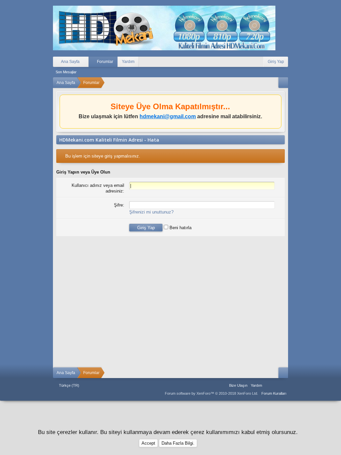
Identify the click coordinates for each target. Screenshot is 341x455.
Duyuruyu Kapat (277, 101)
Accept (148, 443)
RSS (284, 385)
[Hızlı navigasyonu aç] (283, 82)
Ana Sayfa (267, 385)
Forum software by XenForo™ (211, 393)
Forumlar (105, 61)
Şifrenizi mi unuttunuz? (151, 212)
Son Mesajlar (66, 72)
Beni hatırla (179, 227)
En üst (276, 385)
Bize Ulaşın (238, 385)
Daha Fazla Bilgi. (178, 443)
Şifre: (119, 205)
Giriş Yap (276, 61)
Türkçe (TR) (69, 385)
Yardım (128, 61)
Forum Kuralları (273, 393)
